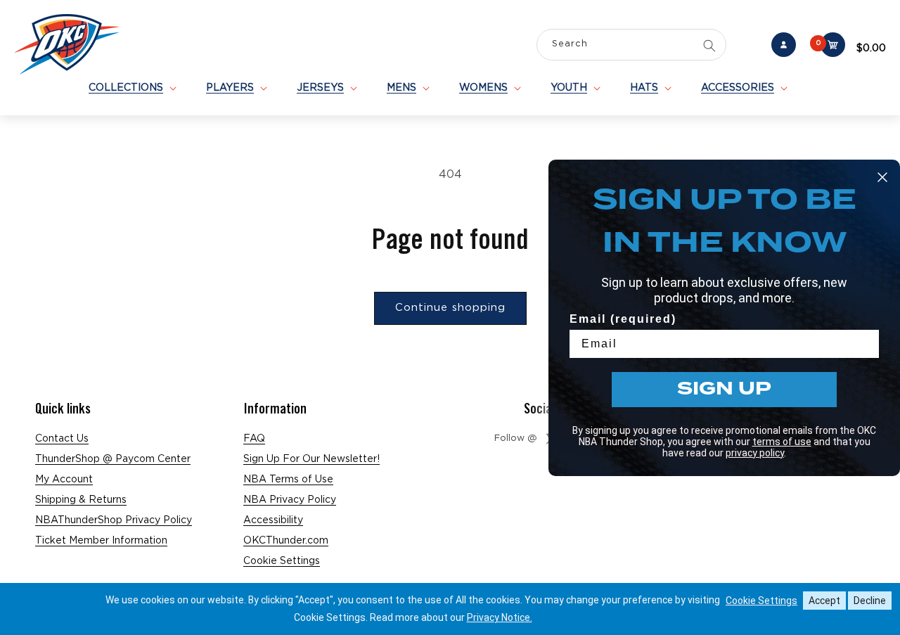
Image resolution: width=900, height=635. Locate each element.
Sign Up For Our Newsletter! (311, 459)
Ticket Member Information (101, 541)
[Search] (709, 45)
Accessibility (273, 520)
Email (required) (623, 319)
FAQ (254, 439)
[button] (132, 88)
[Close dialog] (882, 177)
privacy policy (755, 452)
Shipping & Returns (81, 500)
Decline (870, 600)
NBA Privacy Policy (289, 500)
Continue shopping (450, 307)
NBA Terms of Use (288, 480)
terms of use (781, 441)
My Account (64, 480)
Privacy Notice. (499, 617)
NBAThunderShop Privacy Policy (113, 520)
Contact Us (62, 439)
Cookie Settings (281, 561)
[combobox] (631, 46)
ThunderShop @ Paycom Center (113, 459)
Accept (824, 600)
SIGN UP (724, 389)
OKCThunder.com (285, 541)
